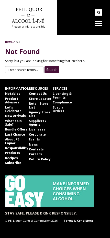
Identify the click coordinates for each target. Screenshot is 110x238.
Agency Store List (39, 114)
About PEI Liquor (12, 141)
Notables (12, 93)
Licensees (37, 129)
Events (34, 139)
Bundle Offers (16, 129)
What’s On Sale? (13, 123)
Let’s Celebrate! (14, 109)
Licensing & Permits (62, 95)
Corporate (37, 134)
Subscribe (13, 163)
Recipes (11, 158)
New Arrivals (15, 116)
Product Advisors (12, 100)
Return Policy (40, 159)
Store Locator (40, 99)
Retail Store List (38, 105)
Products (12, 153)
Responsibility (16, 148)
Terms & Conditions (78, 220)
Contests (36, 149)
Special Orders (58, 109)
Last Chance (15, 134)
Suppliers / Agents (37, 123)
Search (98, 12)
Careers (35, 154)
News (33, 144)
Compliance (62, 102)
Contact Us (38, 93)
